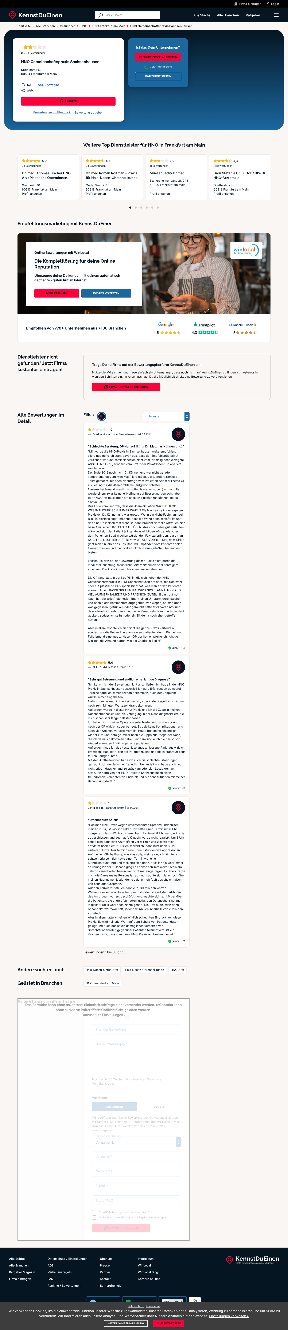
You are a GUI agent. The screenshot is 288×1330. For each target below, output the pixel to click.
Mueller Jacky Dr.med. (168, 173)
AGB (51, 1265)
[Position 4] (147, 207)
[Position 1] (130, 207)
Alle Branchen (228, 15)
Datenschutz (56, 1258)
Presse (105, 1265)
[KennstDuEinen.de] (35, 15)
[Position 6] (158, 207)
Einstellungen (77, 1258)
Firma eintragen (20, 1279)
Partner (105, 1272)
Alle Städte (201, 15)
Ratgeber (253, 15)
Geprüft (176, 648)
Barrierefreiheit (110, 1285)
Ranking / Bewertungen (64, 1285)
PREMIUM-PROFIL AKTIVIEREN (158, 57)
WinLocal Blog (148, 1272)
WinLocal (144, 1265)
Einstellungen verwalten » (229, 1316)
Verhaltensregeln (59, 1272)
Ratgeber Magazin (22, 1272)
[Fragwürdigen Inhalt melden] (183, 648)
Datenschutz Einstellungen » (104, 1015)
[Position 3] (141, 207)
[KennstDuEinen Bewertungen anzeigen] (101, 416)
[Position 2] (136, 207)
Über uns (106, 1258)
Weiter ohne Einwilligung (126, 1323)
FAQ (50, 1279)
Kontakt (105, 1279)
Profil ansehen (48, 194)
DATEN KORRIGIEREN (158, 76)
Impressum (145, 1258)
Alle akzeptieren (168, 1323)
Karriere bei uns (149, 1279)
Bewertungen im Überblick (52, 112)
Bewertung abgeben (89, 112)
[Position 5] (152, 207)
